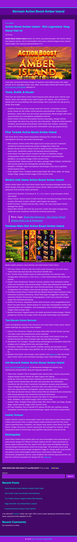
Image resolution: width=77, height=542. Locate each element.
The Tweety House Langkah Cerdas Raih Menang (23, 498)
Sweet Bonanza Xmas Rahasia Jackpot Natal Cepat (24, 488)
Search (5, 473)
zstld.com (47, 457)
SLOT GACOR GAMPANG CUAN (17, 367)
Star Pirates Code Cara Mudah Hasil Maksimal (22, 493)
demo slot (53, 354)
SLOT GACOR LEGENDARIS (15, 87)
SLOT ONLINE (9, 23)
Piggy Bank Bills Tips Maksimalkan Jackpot (21, 504)
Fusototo (16, 514)
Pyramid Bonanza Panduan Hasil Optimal (20, 509)
